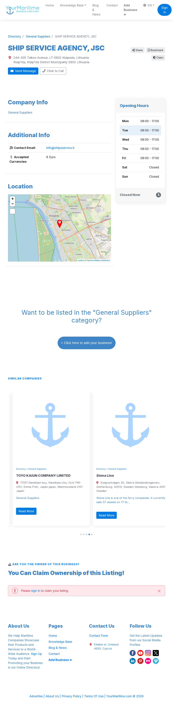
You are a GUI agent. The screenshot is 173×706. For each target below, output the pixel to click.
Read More (21, 511)
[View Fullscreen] (12, 211)
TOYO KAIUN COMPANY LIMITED (38, 476)
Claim (159, 57)
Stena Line (100, 476)
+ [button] (12, 199)
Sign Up (36, 654)
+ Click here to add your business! (86, 343)
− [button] (12, 204)
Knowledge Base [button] (72, 5)
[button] (81, 534)
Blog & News (96, 10)
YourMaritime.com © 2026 (125, 696)
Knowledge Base (60, 641)
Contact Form (98, 635)
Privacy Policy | (72, 696)
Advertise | (37, 696)
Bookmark (156, 50)
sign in (35, 590)
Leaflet (80, 260)
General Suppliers (32, 469)
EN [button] (149, 5)
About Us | (53, 696)
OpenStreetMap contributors (98, 260)
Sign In (165, 10)
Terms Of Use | (95, 696)
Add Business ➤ (130, 10)
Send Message (25, 71)
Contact (112, 5)
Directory (15, 469)
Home (49, 5)
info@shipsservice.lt (60, 148)
